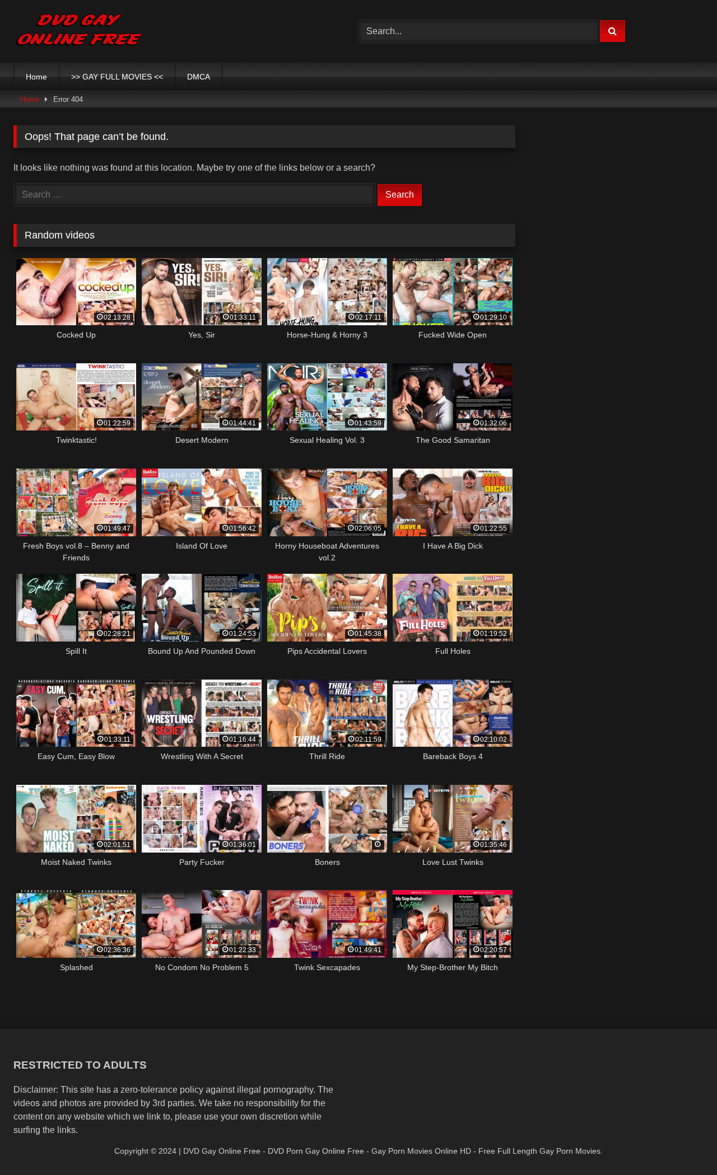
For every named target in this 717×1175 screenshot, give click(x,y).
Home (36, 76)
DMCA (198, 76)
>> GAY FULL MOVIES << (117, 76)
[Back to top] (682, 1142)
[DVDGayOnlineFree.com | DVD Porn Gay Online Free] (79, 31)
